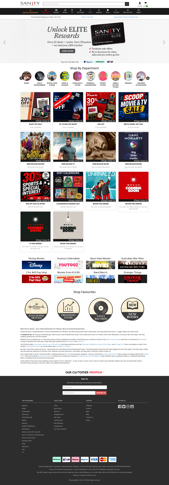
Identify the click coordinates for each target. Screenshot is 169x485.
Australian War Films (132, 258)
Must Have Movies (100, 258)
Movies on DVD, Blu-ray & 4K (31, 432)
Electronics (25, 414)
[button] (164, 41)
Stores (88, 420)
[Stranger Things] (132, 279)
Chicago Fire (119, 344)
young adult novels (44, 356)
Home (56, 405)
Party (23, 444)
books (68, 354)
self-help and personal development (89, 356)
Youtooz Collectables (68, 258)
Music (65, 12)
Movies (56, 12)
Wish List (57, 411)
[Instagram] (128, 407)
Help (87, 411)
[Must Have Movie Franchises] (100, 265)
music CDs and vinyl (54, 344)
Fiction (116, 12)
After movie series (113, 339)
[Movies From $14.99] (68, 279)
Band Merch (100, 272)
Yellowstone (93, 344)
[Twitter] (124, 407)
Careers (88, 408)
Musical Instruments (29, 438)
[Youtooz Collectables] (68, 265)
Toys (23, 449)
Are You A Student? (60, 429)
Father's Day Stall (87, 17)
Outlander (85, 344)
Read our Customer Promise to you (84, 475)
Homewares (26, 429)
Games (138, 12)
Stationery (25, 446)
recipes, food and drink (110, 354)
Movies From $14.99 (68, 272)
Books (24, 408)
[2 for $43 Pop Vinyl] (36, 279)
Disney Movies (36, 258)
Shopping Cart (58, 414)
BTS (72, 341)
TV (72, 12)
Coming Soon (58, 420)
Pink (68, 341)
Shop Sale (46, 12)
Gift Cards (57, 417)
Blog (87, 414)
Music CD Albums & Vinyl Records (33, 435)
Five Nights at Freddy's (63, 346)
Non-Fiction (127, 12)
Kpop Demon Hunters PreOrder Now (126, 17)
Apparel (24, 405)
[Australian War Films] (132, 265)
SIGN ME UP (101, 393)
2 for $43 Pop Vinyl (36, 272)
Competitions (58, 426)
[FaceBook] (120, 407)
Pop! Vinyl (80, 12)
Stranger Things (132, 272)
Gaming (99, 12)
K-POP (90, 12)
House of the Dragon (104, 344)
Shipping (89, 405)
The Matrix (142, 339)
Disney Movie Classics (33, 346)
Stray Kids (80, 341)
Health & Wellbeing (28, 426)
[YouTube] (132, 407)
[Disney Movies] (36, 265)
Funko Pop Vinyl (27, 417)
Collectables (26, 411)
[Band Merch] (100, 279)
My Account (58, 408)
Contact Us (89, 417)
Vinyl (108, 12)
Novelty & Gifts (27, 441)
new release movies (40, 344)
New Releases (58, 423)
